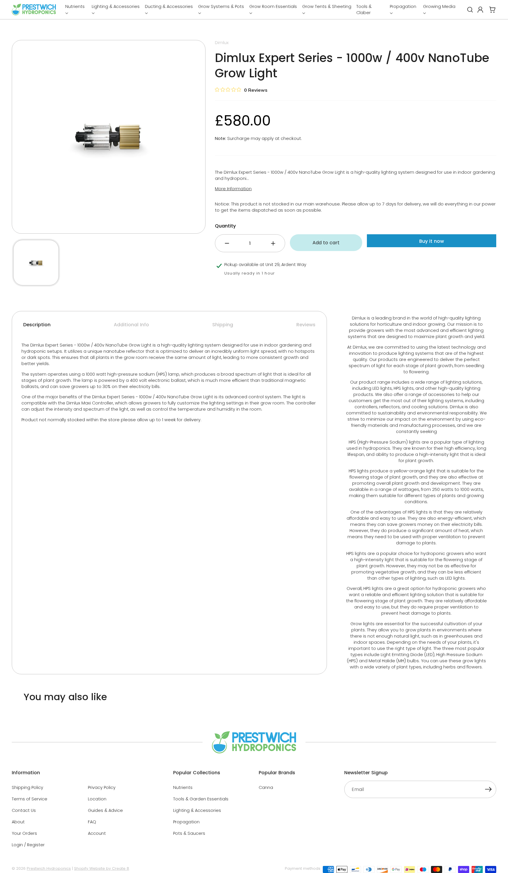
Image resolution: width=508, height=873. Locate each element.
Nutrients (183, 787)
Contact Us (24, 810)
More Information (233, 189)
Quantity (225, 226)
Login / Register (28, 845)
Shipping (222, 324)
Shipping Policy (27, 787)
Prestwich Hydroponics (49, 868)
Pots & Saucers (189, 833)
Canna (266, 787)
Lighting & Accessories (197, 810)
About (18, 822)
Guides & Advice (105, 810)
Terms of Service (29, 799)
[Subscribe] (488, 790)
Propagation (186, 822)
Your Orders (24, 833)
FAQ (92, 822)
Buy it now (431, 241)
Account (97, 833)
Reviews (305, 324)
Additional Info (131, 324)
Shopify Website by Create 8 (101, 868)
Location (97, 799)
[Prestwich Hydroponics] (34, 9)
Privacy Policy (102, 787)
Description (37, 324)
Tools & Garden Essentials (200, 799)
